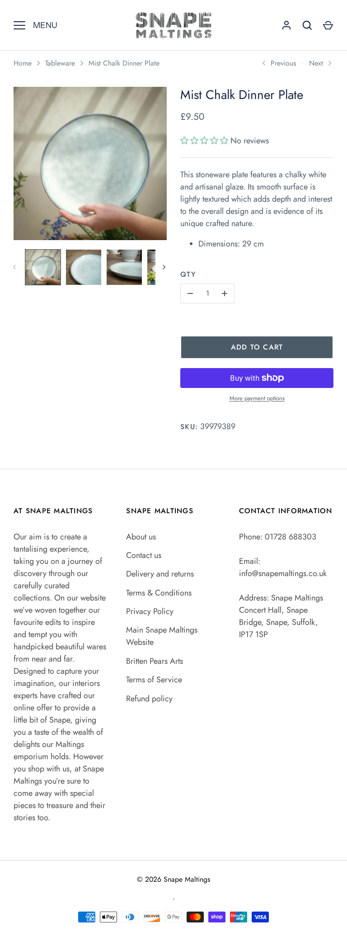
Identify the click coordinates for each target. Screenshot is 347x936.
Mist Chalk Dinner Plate (124, 63)
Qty (188, 274)
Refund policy (149, 698)
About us (141, 537)
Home (23, 63)
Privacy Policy (150, 611)
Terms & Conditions (159, 593)
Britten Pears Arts (154, 661)
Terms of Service (154, 679)
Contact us (143, 555)
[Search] (307, 25)
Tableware (60, 63)
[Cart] (328, 25)
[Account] (286, 25)
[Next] (165, 267)
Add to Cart (257, 347)
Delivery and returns (160, 574)
